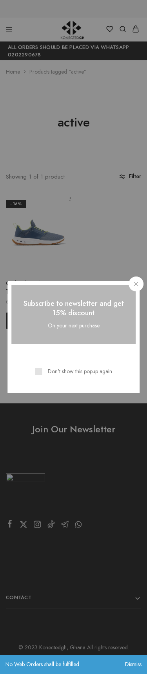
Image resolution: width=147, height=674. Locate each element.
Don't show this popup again (80, 371)
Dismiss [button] (133, 664)
